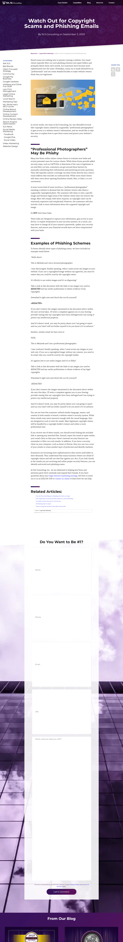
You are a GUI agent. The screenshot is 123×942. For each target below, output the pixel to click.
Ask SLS (6, 63)
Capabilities (77, 3)
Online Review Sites (12, 119)
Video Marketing (11, 143)
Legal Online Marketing (46, 53)
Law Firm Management (9, 90)
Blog (89, 3)
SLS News (7, 126)
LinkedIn (113, 69)
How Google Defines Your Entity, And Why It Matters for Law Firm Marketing (54, 498)
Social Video (9, 140)
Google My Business (8, 78)
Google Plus (9, 137)
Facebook (118, 69)
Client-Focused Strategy (10, 70)
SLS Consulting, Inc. (12, 2)
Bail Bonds (8, 66)
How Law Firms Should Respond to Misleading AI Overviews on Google (53, 496)
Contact (111, 3)
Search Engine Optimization (10, 123)
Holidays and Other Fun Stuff (12, 85)
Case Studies (62, 3)
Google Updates (11, 81)
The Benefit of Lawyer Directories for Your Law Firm (48, 501)
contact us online (62, 478)
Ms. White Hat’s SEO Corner (10, 105)
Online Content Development (10, 115)
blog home (34, 53)
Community (8, 74)
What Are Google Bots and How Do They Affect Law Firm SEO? (51, 506)
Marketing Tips (10, 102)
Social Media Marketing (9, 130)
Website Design (10, 146)
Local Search (9, 99)
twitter (113, 74)
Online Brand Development (9, 110)
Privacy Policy (74, 884)
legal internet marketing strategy (63, 475)
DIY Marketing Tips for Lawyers (43, 503)
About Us (99, 3)
